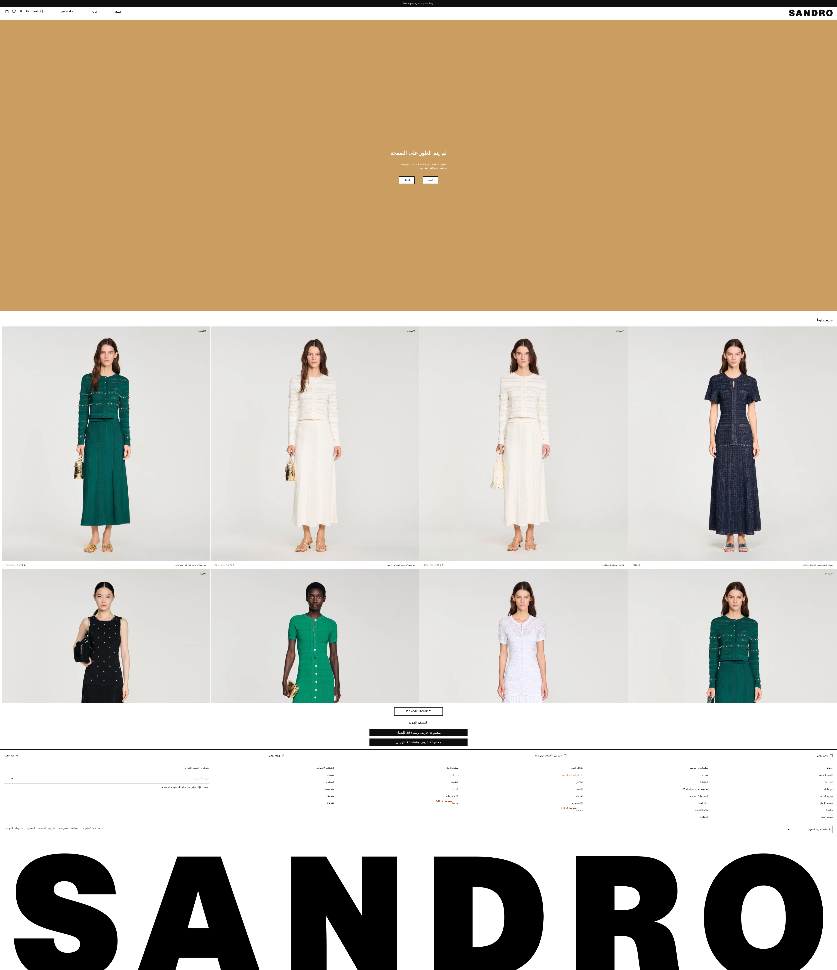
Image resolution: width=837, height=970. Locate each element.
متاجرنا (829, 810)
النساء (430, 180)
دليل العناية (703, 803)
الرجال (407, 180)
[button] (118, 15)
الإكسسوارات (577, 803)
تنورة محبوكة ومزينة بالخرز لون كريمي (401, 565)
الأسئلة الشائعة (826, 775)
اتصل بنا (829, 782)
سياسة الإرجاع (826, 803)
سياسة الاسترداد (91, 828)
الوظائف (704, 817)
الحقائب (579, 796)
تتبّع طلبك (828, 789)
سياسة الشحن (826, 817)
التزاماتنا (704, 782)
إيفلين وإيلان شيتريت (698, 796)
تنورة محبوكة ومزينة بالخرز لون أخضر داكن (190, 565)
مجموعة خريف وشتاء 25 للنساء (418, 732)
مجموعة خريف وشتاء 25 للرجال (418, 742)
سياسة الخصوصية (68, 828)
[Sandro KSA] (811, 14)
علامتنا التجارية (701, 810)
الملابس (579, 782)
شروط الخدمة (826, 796)
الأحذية (580, 789)
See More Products (418, 711)
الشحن (31, 828)
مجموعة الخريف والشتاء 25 (695, 789)
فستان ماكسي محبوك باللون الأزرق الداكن (817, 565)
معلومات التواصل (13, 828)
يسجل (11, 778)
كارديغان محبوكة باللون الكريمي (612, 565)
